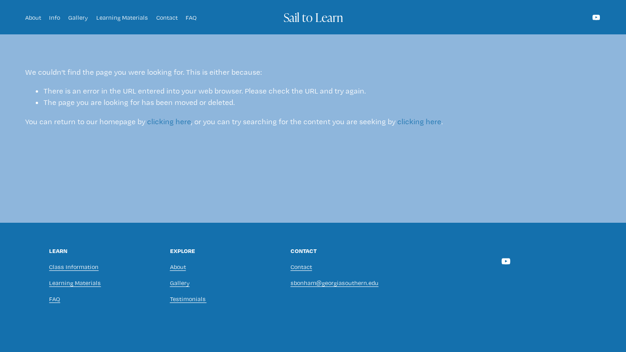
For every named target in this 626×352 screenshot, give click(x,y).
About (33, 17)
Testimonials (188, 298)
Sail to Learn (313, 17)
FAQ (191, 17)
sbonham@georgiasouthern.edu (335, 282)
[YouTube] (596, 17)
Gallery (78, 17)
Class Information (74, 266)
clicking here (169, 121)
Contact (167, 17)
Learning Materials (122, 17)
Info (54, 17)
